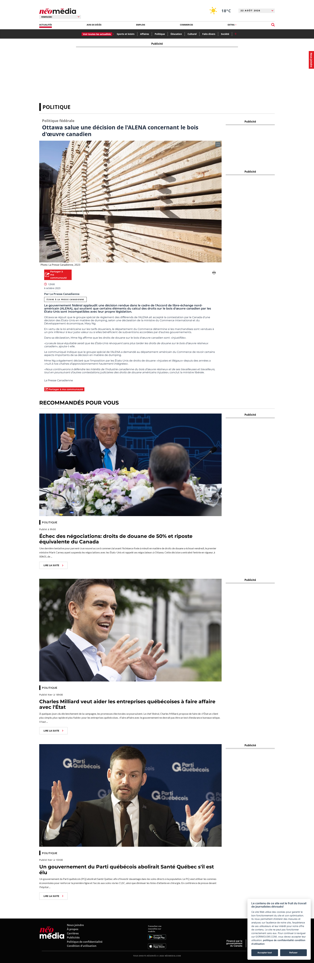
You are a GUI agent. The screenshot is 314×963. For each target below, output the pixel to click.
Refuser (293, 952)
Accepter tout (264, 952)
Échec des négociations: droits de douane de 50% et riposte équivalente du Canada (115, 539)
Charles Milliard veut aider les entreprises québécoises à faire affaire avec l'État (127, 704)
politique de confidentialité (278, 940)
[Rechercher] (273, 25)
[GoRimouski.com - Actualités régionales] (57, 11)
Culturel (192, 33)
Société (225, 33)
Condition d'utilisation (81, 946)
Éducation (176, 33)
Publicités (73, 937)
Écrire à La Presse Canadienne (65, 299)
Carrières (73, 933)
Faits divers (208, 33)
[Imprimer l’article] (214, 273)
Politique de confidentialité (84, 942)
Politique (160, 33)
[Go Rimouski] (52, 937)
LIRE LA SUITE (51, 565)
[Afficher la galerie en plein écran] (218, 144)
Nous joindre (75, 925)
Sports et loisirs (125, 33)
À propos (72, 929)
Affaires (144, 33)
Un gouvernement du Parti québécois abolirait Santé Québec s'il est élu (126, 869)
